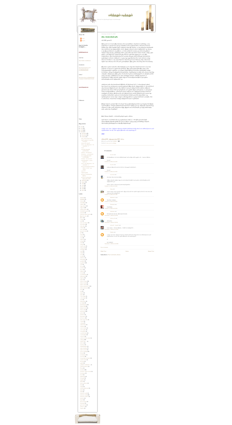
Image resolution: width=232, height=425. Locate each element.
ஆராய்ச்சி (82, 212)
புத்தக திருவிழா (83, 348)
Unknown (112, 211)
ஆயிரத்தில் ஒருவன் (84, 211)
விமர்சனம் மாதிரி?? (84, 396)
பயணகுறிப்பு (82, 331)
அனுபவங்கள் (83, 206)
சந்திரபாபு (82, 271)
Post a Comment (104, 247)
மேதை (81, 368)
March (83, 190)
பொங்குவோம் (83, 354)
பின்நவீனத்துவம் (83, 346)
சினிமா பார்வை (83, 284)
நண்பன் (81, 313)
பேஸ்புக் (81, 353)
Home (127, 251)
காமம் (81, 254)
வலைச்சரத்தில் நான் (84, 388)
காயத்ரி (81, 256)
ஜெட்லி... (84, 40)
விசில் (81, 391)
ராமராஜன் (82, 378)
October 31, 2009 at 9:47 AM (111, 194)
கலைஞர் (82, 241)
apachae (82, 197)
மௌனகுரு (82, 373)
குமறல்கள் (82, 261)
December (84, 133)
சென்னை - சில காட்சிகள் (86, 158)
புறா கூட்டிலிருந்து (112, 143)
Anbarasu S (112, 197)
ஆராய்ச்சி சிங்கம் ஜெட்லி (85, 214)
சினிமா (81, 279)
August (83, 182)
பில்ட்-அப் (82, 343)
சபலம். (82, 147)
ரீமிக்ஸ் (81, 381)
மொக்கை (82, 369)
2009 (81, 131)
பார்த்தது (82, 339)
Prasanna (112, 204)
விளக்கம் (82, 398)
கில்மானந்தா (82, 259)
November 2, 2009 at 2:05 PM (111, 222)
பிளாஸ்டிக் (82, 344)
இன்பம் (81, 217)
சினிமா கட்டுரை (83, 281)
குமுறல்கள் (82, 262)
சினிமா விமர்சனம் (84, 287)
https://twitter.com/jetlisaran (85, 60)
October (83, 136)
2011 (81, 128)
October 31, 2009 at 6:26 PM (111, 201)
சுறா (81, 291)
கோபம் (81, 269)
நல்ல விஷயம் (82, 316)
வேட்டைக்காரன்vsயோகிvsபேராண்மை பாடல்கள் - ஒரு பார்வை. (88, 168)
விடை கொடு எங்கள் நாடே (110, 37)
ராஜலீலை (82, 379)
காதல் (81, 251)
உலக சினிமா (82, 224)
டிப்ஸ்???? (83, 171)
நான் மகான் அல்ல (84, 319)
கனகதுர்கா (82, 249)
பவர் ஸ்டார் (82, 336)
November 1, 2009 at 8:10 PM (111, 215)
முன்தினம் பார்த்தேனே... (85, 364)
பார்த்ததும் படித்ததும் (120, 15)
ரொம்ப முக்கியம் (83, 383)
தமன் (81, 299)
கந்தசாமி (82, 239)
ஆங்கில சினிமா (83, 209)
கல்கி (81, 242)
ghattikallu (82, 199)
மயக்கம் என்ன (83, 359)
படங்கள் (82, 321)
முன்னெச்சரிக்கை (84, 366)
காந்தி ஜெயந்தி (84, 172)
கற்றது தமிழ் (82, 247)
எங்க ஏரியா (82, 226)
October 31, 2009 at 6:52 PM (111, 208)
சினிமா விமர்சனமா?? (84, 286)
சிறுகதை (82, 277)
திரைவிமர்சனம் (83, 304)
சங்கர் (83, 38)
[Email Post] (118, 141)
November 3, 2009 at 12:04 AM (111, 243)
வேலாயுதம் (82, 403)
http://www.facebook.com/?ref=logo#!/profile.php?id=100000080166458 (85, 69)
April (83, 188)
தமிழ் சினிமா (83, 301)
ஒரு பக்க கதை (83, 231)
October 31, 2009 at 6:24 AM (111, 171)
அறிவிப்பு (82, 204)
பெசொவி (112, 174)
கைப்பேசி (82, 267)
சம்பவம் (81, 272)
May (83, 187)
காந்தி (81, 252)
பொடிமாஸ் (82, 356)
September (84, 180)
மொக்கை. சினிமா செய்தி (85, 371)
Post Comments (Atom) (114, 254)
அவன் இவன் (82, 202)
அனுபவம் (82, 207)
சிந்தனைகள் (83, 276)
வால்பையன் (112, 218)
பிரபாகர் (111, 154)
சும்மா (81, 289)
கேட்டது (81, 266)
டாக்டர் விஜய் (83, 296)
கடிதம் (81, 234)
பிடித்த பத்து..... (83, 341)
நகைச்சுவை (82, 311)
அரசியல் (82, 201)
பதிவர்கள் (82, 326)
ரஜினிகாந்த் (82, 376)
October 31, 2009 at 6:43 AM (111, 186)
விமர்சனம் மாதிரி (83, 393)
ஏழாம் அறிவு (82, 229)
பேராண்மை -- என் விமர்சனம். (87, 154)
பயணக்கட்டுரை (83, 333)
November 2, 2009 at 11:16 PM (111, 229)
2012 (81, 126)
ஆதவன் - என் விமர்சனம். (86, 152)
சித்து (111, 189)
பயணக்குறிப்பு (83, 334)
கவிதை (81, 244)
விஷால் (81, 399)
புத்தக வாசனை (83, 349)
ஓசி (81, 232)
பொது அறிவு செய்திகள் (85, 358)
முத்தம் (81, 363)
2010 (81, 130)
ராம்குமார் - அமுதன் (114, 225)
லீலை (81, 384)
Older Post (103, 251)
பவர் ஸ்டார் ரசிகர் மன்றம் (85, 338)
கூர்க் (81, 264)
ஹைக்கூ (82, 408)
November (84, 135)
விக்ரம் (81, 389)
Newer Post (151, 251)
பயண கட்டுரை (83, 328)
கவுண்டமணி (83, 246)
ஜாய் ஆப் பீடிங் (83, 404)
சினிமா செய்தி (83, 282)
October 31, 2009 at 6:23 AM (111, 161)
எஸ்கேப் (82, 227)
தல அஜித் (82, 302)
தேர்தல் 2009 (83, 306)
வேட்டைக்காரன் (83, 401)
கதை (107, 143)
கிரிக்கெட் (82, 257)
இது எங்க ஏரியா (83, 216)
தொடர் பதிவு (83, 309)
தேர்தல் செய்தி (83, 308)
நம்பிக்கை (82, 314)
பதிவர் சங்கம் (83, 324)
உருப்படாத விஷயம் (84, 222)
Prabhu (111, 232)
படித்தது (82, 323)
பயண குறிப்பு (83, 329)
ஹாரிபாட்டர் (82, 406)
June (83, 185)
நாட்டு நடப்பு (82, 317)
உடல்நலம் (82, 219)
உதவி (81, 221)
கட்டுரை (82, 236)
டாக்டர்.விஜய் (83, 297)
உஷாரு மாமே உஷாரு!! (85, 143)
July (83, 183)
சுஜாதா (81, 292)
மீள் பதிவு (82, 361)
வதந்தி (81, 386)
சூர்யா (81, 294)
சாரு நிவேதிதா (83, 274)
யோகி (81, 374)
